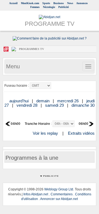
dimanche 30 (83, 105)
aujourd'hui (19, 100)
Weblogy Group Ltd (58, 189)
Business (58, 3)
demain (43, 100)
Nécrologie (49, 7)
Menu (13, 66)
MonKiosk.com (30, 3)
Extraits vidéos (81, 133)
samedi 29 (55, 105)
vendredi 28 (27, 105)
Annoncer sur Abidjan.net (59, 199)
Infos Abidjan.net (35, 194)
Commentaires (62, 194)
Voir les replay (45, 133)
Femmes (35, 7)
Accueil (13, 3)
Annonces (82, 3)
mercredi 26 (68, 100)
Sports (46, 3)
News (70, 3)
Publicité (63, 7)
